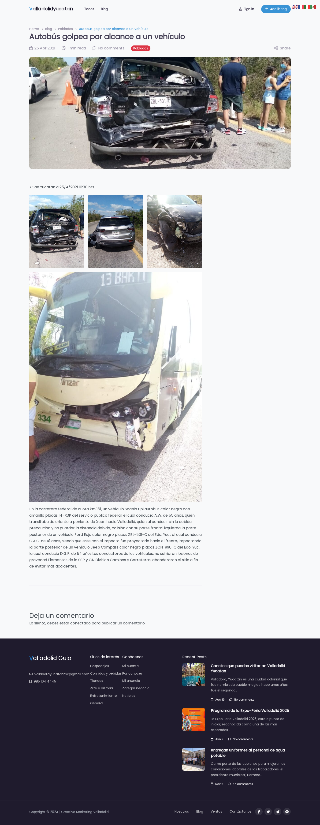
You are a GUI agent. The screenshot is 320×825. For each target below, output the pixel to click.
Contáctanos (240, 811)
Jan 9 (219, 739)
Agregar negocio (135, 688)
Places (89, 9)
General (96, 703)
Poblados (65, 28)
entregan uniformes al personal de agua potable (248, 752)
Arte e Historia (101, 688)
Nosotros (182, 811)
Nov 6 (219, 784)
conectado (80, 623)
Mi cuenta (130, 666)
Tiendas (96, 680)
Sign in (249, 9)
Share (285, 48)
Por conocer (132, 673)
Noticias (128, 695)
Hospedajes (99, 666)
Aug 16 (220, 700)
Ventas (216, 811)
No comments (244, 700)
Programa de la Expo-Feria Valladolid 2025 (250, 710)
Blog (104, 9)
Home (34, 28)
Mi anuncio (131, 680)
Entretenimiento (103, 695)
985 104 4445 (45, 681)
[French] (301, 6)
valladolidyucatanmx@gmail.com (61, 674)
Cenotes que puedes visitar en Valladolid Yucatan (248, 668)
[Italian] (307, 6)
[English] (295, 6)
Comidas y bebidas (106, 673)
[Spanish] (313, 6)
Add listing (278, 9)
